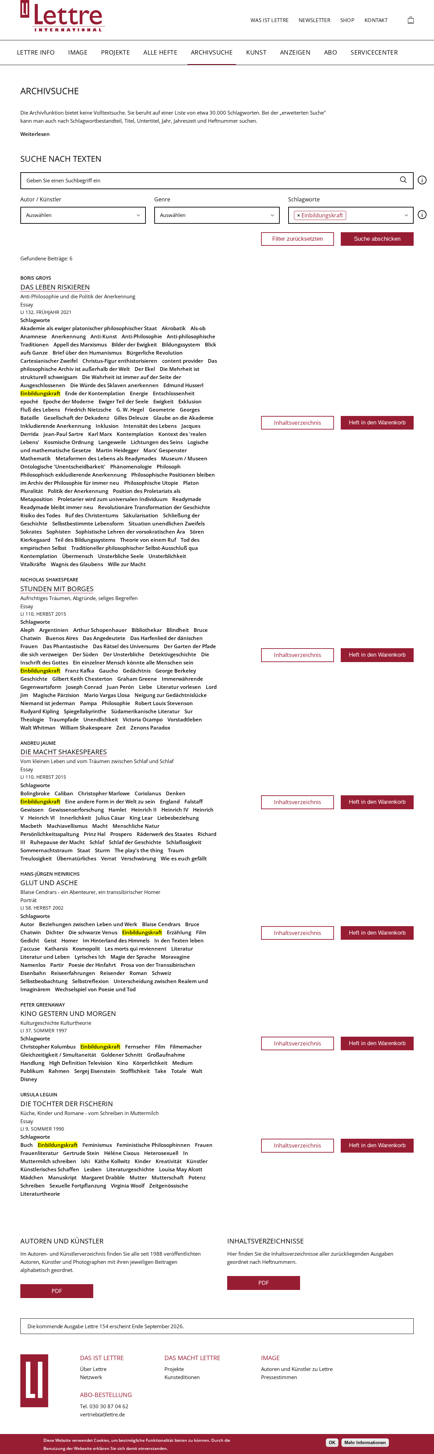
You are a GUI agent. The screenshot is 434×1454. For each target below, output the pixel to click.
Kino (122, 1062)
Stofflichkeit (135, 1071)
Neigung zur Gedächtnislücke (171, 695)
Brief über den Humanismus (87, 352)
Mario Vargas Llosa (107, 695)
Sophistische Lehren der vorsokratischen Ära (130, 531)
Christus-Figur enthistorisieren (119, 360)
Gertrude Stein (81, 1153)
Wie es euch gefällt (184, 858)
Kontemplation (135, 434)
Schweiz (161, 973)
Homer (69, 940)
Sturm (102, 850)
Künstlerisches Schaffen (49, 1169)
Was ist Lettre (270, 20)
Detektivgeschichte (172, 654)
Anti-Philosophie (142, 336)
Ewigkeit (163, 401)
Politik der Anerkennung (78, 490)
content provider (182, 360)
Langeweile (112, 442)
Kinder (143, 1161)
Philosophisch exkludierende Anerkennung (73, 474)
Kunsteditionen (182, 1377)
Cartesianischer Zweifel (49, 360)
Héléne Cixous (121, 1153)
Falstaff (193, 801)
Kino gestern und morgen (68, 1013)
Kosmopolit (86, 948)
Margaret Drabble (103, 1177)
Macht (100, 825)
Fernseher (137, 1046)
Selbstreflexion (90, 981)
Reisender (112, 973)
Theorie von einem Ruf (148, 539)
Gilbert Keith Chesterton (82, 678)
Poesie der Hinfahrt (92, 964)
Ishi (85, 1161)
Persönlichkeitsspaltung (49, 834)
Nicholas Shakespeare (49, 579)
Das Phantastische (65, 646)
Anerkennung (69, 336)
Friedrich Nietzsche (88, 409)
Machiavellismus (67, 825)
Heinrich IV (174, 809)
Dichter (55, 932)
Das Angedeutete (104, 638)
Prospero (121, 834)
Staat (83, 850)
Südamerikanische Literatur (145, 711)
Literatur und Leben (45, 956)
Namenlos (32, 964)
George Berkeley (175, 670)
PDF (57, 1291)
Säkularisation (140, 515)
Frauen (204, 1144)
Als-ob (198, 328)
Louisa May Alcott (180, 1169)
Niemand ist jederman (47, 703)
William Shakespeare (86, 727)
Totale (178, 1071)
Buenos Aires (62, 638)
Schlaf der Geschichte (135, 842)
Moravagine (175, 956)
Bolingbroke (35, 793)
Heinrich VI (41, 817)
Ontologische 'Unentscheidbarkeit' (62, 466)
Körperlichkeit (150, 1062)
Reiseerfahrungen (73, 973)
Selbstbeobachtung (43, 981)
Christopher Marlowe (104, 793)
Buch (26, 1144)
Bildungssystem (181, 344)
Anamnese (33, 336)
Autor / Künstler (40, 199)
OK (332, 1442)
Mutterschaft (168, 1177)
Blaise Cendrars (161, 924)
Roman (138, 973)
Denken (175, 793)
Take (160, 1071)
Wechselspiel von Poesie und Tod (95, 989)
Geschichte (33, 678)
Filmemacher (186, 1046)
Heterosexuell (161, 1153)
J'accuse (30, 948)
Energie (139, 393)
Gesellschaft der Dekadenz (76, 417)
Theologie (32, 719)
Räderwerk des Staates (165, 834)
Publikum (32, 1071)
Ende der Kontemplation (95, 393)
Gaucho (108, 670)
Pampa (88, 703)
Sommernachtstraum (46, 850)
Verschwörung (138, 858)
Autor (27, 924)
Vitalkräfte (33, 564)
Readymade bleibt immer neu (56, 507)
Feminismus (97, 1144)
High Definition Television (80, 1062)
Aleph (27, 629)
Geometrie (162, 409)
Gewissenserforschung (76, 809)
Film (201, 932)
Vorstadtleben (184, 719)
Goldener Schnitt (121, 1054)
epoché (29, 401)
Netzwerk (91, 1377)
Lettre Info (36, 52)
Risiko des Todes (40, 515)
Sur (188, 711)
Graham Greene (137, 678)
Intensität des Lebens (150, 425)
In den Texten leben (179, 940)
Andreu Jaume (38, 743)
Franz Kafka (79, 670)
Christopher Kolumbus (48, 1046)
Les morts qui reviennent (135, 948)
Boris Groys (35, 278)
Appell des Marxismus (80, 344)
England (170, 801)
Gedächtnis (137, 670)
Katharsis (56, 948)
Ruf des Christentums (91, 515)
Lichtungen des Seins (157, 442)
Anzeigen (295, 52)
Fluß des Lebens (40, 409)
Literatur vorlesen (179, 686)
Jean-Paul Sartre (63, 434)
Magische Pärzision (56, 695)
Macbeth (31, 825)
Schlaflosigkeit (183, 842)
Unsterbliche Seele (121, 556)
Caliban (64, 793)
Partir (57, 964)
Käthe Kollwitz (112, 1161)
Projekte (115, 52)
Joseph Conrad (84, 686)
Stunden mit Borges (57, 588)
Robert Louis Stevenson (164, 703)
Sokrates (31, 531)
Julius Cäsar (110, 817)
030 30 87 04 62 (109, 1406)
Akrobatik (174, 328)
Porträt (28, 900)
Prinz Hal (94, 834)
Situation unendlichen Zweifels (167, 523)
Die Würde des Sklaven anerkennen (114, 385)
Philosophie (116, 703)
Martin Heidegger (117, 450)
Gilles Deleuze (131, 417)
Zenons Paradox (150, 727)
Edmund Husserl (183, 385)
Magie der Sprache (133, 956)
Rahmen (59, 1071)
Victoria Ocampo (143, 719)
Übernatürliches (76, 858)
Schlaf (97, 842)
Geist (50, 940)
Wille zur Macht (127, 564)
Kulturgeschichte (39, 1022)
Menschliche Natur (136, 825)
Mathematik (35, 458)
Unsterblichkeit (167, 556)
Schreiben (32, 1185)
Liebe (145, 686)
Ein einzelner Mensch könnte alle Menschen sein (133, 662)
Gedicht (29, 940)
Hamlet (117, 809)
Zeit (121, 727)
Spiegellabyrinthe (85, 711)
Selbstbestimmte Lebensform (88, 523)
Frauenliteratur (39, 1153)
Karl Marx (100, 434)
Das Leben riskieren (55, 287)
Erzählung (179, 932)
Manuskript (62, 1177)
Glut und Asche (49, 882)
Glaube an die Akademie (183, 417)
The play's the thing (139, 850)
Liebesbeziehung (178, 817)
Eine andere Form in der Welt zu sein (110, 801)
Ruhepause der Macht (57, 842)
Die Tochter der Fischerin (66, 1103)
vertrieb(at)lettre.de (102, 1414)
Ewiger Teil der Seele (124, 401)
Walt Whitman (38, 727)
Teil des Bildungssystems (85, 539)
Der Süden (85, 654)
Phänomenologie (131, 466)
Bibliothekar (147, 629)
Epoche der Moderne (68, 401)
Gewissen (32, 809)
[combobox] (83, 215)
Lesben (93, 1169)
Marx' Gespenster (165, 450)
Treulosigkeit (36, 858)
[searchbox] (83, 215)
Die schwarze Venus (92, 932)
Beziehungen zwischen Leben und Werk (88, 924)
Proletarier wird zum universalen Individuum (112, 499)
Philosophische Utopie (151, 482)
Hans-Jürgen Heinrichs (50, 874)
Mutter (138, 1177)
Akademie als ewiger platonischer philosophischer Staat (88, 328)
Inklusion (107, 425)
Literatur (182, 948)
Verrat (108, 858)
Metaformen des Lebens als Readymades (106, 458)
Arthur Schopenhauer (100, 629)
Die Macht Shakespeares (63, 751)
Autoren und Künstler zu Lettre (297, 1369)
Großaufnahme (166, 1054)
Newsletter (314, 20)
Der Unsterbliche (123, 654)
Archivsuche (212, 52)
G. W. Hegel (130, 409)
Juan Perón (120, 686)
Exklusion (190, 401)
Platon (191, 482)
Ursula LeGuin (38, 1094)
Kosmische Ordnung (69, 442)
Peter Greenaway (42, 1004)
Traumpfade (64, 719)
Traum (176, 850)
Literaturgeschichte (130, 1169)
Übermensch (77, 556)
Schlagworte (304, 199)
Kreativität (169, 1161)
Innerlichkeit (75, 817)
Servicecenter (374, 52)
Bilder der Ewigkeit (134, 344)
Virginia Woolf (127, 1185)
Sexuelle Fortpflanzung (78, 1185)
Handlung (32, 1062)
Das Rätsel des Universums (126, 646)
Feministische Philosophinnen (153, 1144)
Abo (330, 52)
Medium (182, 1062)
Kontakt (376, 20)
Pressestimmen (279, 1377)
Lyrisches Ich (90, 956)
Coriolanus (148, 793)
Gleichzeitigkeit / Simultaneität (58, 1054)
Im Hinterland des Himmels (116, 940)
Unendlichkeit (100, 719)
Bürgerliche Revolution (154, 352)
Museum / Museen (184, 458)
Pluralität (31, 490)
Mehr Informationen (365, 1442)
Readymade (186, 499)
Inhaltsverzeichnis (297, 422)
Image (77, 52)
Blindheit (177, 629)
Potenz (197, 1177)
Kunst (256, 52)
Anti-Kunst (104, 336)
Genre (162, 199)
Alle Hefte (160, 52)
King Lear (141, 817)
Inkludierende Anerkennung (55, 425)
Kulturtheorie (75, 1022)
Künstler (197, 1161)
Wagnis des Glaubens (77, 564)
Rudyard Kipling (39, 711)
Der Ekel (145, 368)
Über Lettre (93, 1369)
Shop (347, 20)
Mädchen (31, 1177)
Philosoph (169, 466)
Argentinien (53, 629)
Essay (26, 304)
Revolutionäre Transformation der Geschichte (154, 507)
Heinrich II (144, 809)
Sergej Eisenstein (95, 1071)
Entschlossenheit (174, 393)
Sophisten (58, 531)
